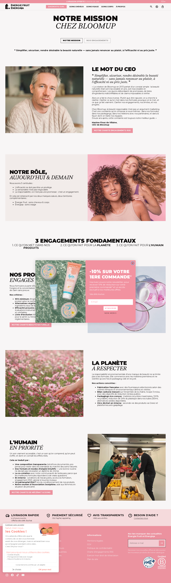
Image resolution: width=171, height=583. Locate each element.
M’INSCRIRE (110, 308)
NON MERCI (111, 313)
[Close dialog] (132, 263)
